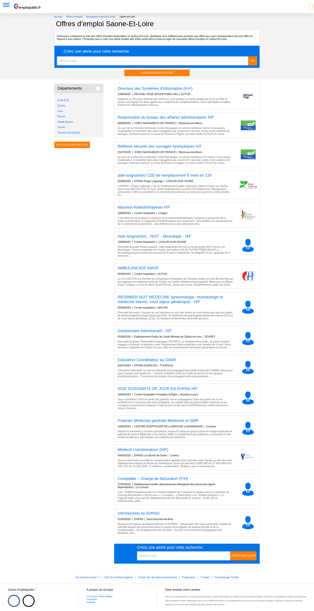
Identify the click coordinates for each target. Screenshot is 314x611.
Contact (205, 577)
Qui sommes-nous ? (87, 577)
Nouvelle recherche (157, 72)
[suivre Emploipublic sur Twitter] (29, 601)
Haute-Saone (65, 121)
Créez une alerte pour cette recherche (96, 51)
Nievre (61, 116)
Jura (60, 111)
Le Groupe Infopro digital (99, 596)
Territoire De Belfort (69, 132)
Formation (92, 599)
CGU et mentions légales (118, 577)
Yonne (61, 127)
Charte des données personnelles (157, 577)
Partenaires (189, 577)
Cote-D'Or (63, 100)
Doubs (61, 105)
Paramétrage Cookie (227, 577)
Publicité (91, 602)
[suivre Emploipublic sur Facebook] (14, 601)
